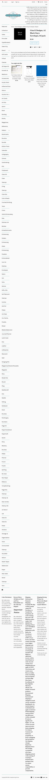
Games (4, 286)
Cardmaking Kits (5, 164)
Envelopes (5, 270)
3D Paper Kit (5, 66)
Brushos (4, 138)
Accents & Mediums (5, 72)
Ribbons (4, 482)
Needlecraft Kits (5, 392)
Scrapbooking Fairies (14, 777)
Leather (4, 346)
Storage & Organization (5, 535)
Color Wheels (5, 198)
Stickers (4, 529)
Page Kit (4, 426)
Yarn (3, 585)
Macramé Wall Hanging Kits (5, 358)
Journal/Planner (5, 334)
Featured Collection (5, 28)
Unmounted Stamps (5, 547)
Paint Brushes (4, 412)
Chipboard (5, 170)
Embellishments (5, 230)
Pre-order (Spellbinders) (5, 40)
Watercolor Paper (5, 567)
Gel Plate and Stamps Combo (5, 298)
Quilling (4, 470)
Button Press (5, 146)
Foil (3, 278)
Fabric (3, 274)
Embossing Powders (5, 252)
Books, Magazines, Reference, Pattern (5, 124)
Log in (12, 2)
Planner (4, 458)
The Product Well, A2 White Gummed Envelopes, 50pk (16, 76)
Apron (3, 106)
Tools (3, 541)
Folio (3, 282)
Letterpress (5, 350)
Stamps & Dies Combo (5, 500)
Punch (3, 462)
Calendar (4, 150)
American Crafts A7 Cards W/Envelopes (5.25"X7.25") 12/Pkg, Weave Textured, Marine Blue (42, 81)
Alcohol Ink (5, 94)
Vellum (4, 557)
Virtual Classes (4, 60)
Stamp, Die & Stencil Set (5, 509)
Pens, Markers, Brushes (4, 446)
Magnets (4, 370)
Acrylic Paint (5, 82)
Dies (3, 218)
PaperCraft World (5, 436)
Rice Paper (5, 478)
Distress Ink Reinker (5, 224)
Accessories (5, 78)
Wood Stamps (4, 579)
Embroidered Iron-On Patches (5, 262)
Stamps (4, 494)
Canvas (4, 158)
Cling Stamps (4, 188)
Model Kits (5, 378)
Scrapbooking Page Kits (5, 488)
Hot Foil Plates (4, 308)
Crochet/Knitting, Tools (5, 204)
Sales (3, 34)
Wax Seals (5, 573)
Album (4, 90)
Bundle (4, 142)
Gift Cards (5, 54)
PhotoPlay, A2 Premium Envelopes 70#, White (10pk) (29, 78)
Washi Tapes (5, 561)
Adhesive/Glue (5, 86)
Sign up (17, 2)
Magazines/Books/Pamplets (5, 366)
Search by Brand (5, 48)
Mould (3, 382)
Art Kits (4, 102)
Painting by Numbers (5, 420)
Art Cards (4, 98)
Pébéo (3, 454)
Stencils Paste (4, 523)
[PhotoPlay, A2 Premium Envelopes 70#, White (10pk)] (29, 70)
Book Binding (4, 112)
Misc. (3, 374)
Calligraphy (5, 154)
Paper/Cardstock (5, 430)
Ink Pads (4, 314)
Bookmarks (5, 134)
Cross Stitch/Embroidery (5, 212)
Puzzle (3, 466)
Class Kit (4, 174)
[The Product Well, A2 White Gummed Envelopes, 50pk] (16, 69)
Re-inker (4, 474)
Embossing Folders (5, 236)
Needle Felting (4, 400)
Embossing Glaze (5, 244)
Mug (3, 386)
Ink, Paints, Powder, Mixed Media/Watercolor (5, 324)
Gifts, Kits (4, 290)
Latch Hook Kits (5, 340)
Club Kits (4, 194)
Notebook (4, 406)
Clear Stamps (4, 180)
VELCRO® (4, 553)
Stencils (4, 518)
